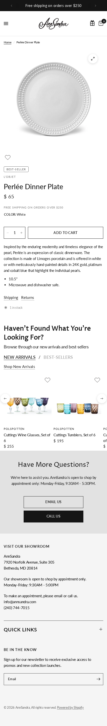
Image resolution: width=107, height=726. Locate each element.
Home (7, 42)
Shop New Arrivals (19, 366)
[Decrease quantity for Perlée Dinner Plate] (7, 232)
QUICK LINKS (20, 629)
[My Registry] (92, 23)
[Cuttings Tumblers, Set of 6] (77, 400)
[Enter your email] (98, 679)
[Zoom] (93, 58)
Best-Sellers (58, 357)
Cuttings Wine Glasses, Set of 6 (27, 438)
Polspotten (14, 428)
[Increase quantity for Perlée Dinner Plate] (21, 232)
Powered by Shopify (70, 707)
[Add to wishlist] (8, 157)
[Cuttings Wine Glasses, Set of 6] (28, 400)
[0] (100, 23)
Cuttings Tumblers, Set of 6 (75, 435)
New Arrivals (20, 357)
